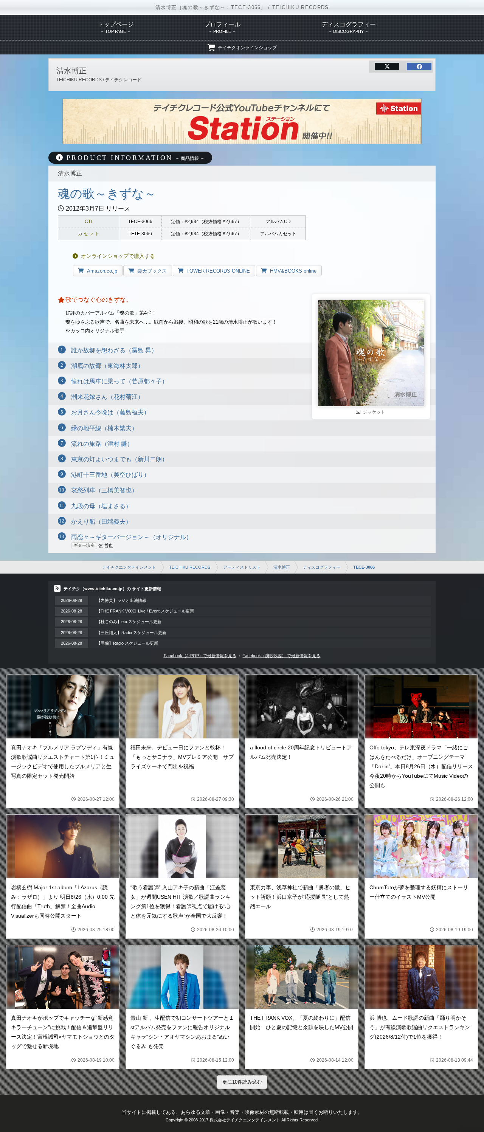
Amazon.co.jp (102, 271)
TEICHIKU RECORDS (189, 567)
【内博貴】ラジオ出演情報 (121, 600)
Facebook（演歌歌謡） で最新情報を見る (281, 655)
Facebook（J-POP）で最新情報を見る (200, 655)
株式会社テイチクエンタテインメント (244, 1120)
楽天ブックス (152, 271)
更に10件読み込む (242, 1082)
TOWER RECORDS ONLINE (218, 271)
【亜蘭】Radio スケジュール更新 (127, 643)
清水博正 (281, 567)
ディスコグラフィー (321, 567)
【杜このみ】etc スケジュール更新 (128, 621)
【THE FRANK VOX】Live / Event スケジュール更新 (145, 611)
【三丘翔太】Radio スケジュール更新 (131, 632)
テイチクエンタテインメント (129, 567)
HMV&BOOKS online (293, 271)
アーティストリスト (242, 567)
